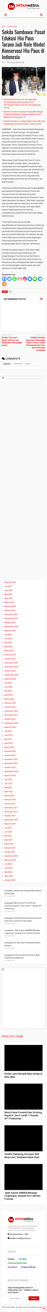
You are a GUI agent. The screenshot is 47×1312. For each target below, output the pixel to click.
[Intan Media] (23, 9)
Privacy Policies (28, 1267)
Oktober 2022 (10, 767)
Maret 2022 (9, 796)
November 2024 (11, 667)
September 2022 (11, 771)
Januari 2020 (9, 880)
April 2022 (8, 791)
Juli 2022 (8, 779)
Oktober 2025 (10, 622)
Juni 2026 (8, 590)
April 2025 (8, 647)
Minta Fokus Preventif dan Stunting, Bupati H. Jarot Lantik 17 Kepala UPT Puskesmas (23, 1115)
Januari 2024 (9, 707)
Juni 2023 (8, 735)
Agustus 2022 (10, 775)
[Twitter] (9, 279)
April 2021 (8, 840)
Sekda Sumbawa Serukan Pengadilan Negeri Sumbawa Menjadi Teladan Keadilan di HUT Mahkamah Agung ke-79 (23, 114)
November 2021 (11, 812)
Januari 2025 (9, 659)
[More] (4, 284)
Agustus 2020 (10, 860)
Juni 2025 (8, 639)
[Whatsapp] (14, 279)
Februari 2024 (10, 703)
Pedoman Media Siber (17, 1263)
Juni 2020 (8, 868)
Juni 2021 (8, 832)
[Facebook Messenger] (30, 279)
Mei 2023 (8, 739)
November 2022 (11, 763)
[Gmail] (19, 279)
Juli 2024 (8, 683)
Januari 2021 (9, 852)
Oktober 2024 (10, 671)
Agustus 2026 (10, 582)
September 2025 (11, 626)
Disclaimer (12, 1267)
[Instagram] (24, 279)
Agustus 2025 (10, 631)
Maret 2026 (9, 602)
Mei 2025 (8, 643)
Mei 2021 (8, 836)
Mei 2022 (8, 787)
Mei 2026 (8, 594)
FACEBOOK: (7, 364)
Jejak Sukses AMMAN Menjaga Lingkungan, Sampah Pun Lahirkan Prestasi (22, 1195)
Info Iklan (23, 1259)
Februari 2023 (10, 751)
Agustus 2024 (10, 679)
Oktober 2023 (10, 719)
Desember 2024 (11, 663)
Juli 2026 (8, 586)
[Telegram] (40, 279)
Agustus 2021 (10, 824)
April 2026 (8, 598)
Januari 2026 (9, 610)
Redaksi (11, 1259)
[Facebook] (4, 279)
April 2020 (8, 876)
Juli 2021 (8, 828)
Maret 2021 (9, 844)
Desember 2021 (11, 808)
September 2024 (11, 675)
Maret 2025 (9, 651)
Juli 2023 (8, 731)
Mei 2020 (8, 872)
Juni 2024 (8, 687)
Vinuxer (41, 1307)
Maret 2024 (9, 699)
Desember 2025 (11, 614)
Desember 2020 (11, 856)
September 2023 (11, 723)
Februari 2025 (10, 655)
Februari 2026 (10, 606)
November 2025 (11, 618)
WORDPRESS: (18, 364)
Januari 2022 (9, 804)
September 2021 (11, 820)
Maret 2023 (9, 747)
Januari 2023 (9, 755)
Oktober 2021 (10, 816)
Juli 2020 (8, 864)
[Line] (35, 279)
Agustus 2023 (10, 727)
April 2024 (8, 695)
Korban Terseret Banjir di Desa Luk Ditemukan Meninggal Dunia (12, 341)
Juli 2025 (8, 635)
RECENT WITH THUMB (12, 1036)
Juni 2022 (8, 783)
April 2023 (8, 743)
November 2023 (11, 715)
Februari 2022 (10, 800)
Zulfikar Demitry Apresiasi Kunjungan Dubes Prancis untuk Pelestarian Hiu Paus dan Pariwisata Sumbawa (35, 343)
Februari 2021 (10, 848)
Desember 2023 (11, 711)
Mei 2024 (8, 691)
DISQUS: (27, 364)
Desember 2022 (11, 759)
